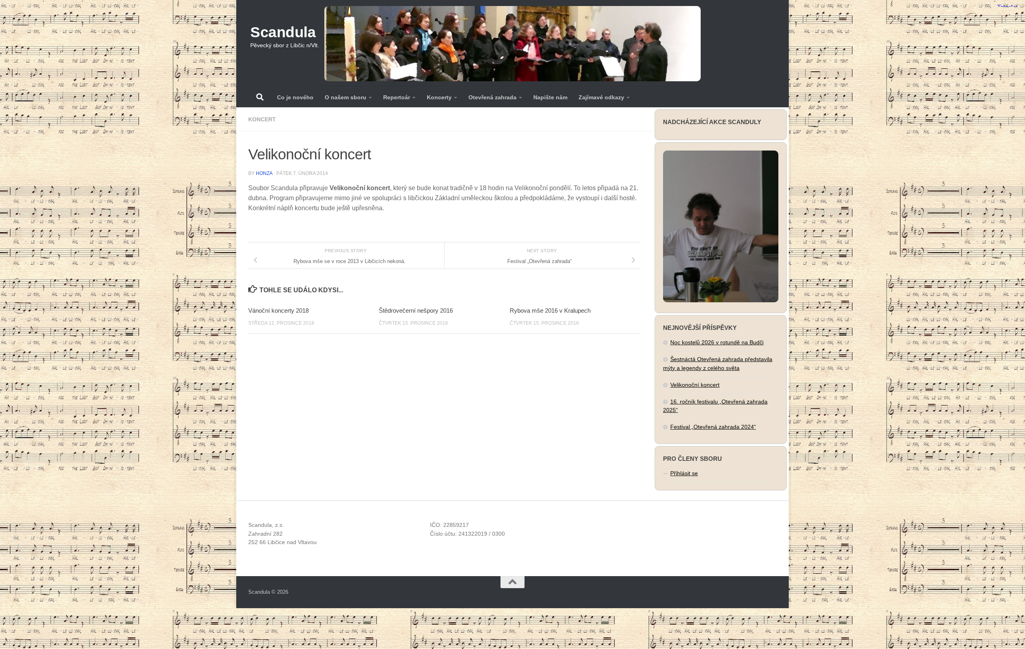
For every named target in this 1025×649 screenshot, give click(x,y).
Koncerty (439, 97)
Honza (264, 173)
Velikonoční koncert (695, 385)
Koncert (262, 119)
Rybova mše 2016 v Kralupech (550, 310)
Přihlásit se (684, 473)
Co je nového (295, 97)
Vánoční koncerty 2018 (278, 310)
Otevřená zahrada (492, 97)
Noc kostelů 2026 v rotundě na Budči (717, 342)
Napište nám (550, 97)
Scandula (283, 32)
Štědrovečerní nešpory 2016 (416, 310)
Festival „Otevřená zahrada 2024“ (713, 427)
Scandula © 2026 (268, 592)
